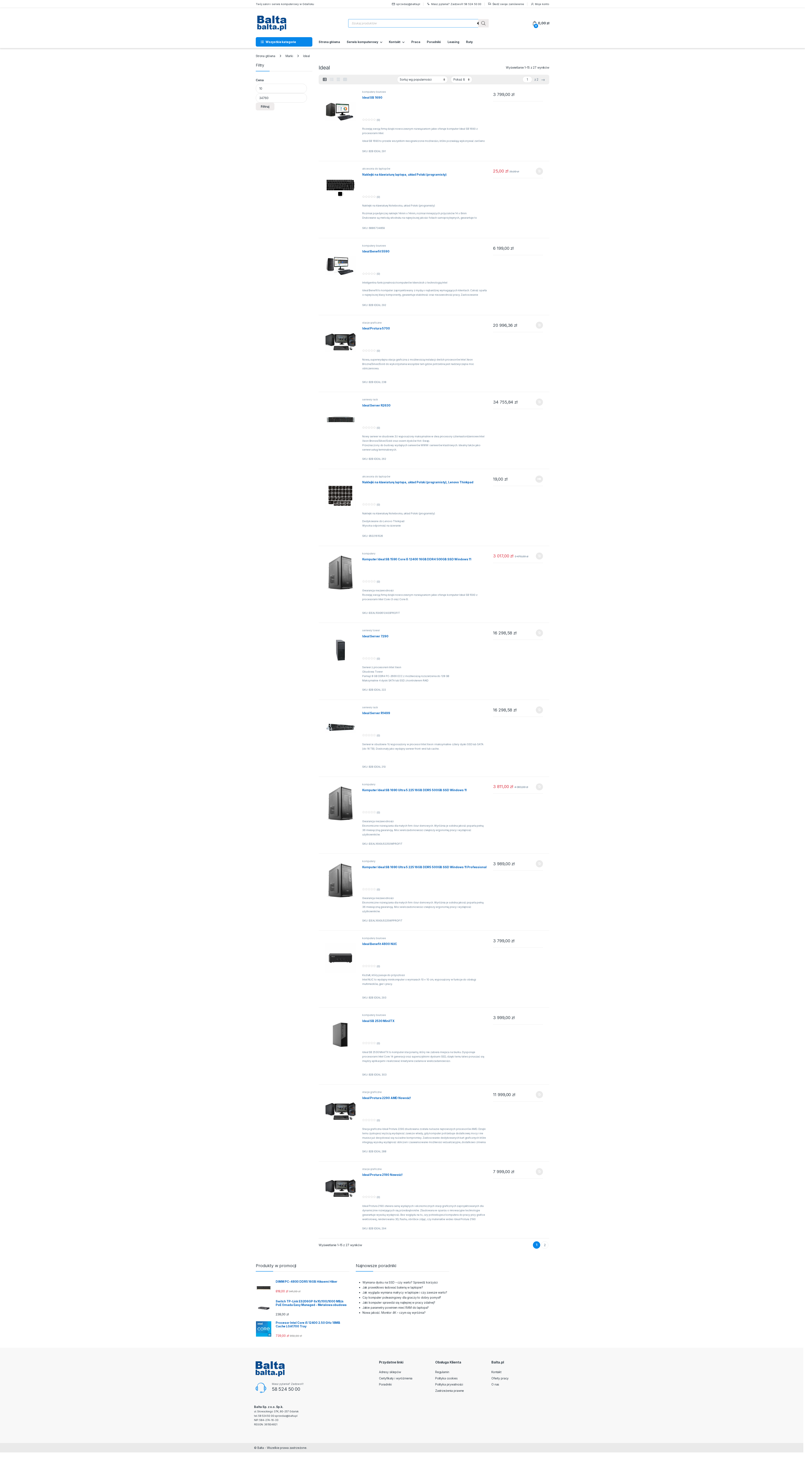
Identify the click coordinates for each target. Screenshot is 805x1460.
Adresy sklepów (390, 1372)
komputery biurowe (374, 91)
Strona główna (329, 42)
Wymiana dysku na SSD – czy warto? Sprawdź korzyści (400, 1282)
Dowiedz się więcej (537, 479)
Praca (415, 42)
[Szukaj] (483, 23)
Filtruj (265, 106)
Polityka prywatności (449, 1384)
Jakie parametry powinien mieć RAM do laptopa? (395, 1307)
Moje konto (542, 4)
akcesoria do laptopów (376, 168)
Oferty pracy (500, 1378)
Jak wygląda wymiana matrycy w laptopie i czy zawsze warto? (404, 1292)
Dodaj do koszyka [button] (537, 171)
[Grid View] (345, 79)
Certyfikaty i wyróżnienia (396, 1378)
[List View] (332, 79)
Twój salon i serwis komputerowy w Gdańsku (285, 4)
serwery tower (371, 630)
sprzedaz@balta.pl (408, 4)
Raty (469, 42)
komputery (368, 553)
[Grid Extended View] (338, 79)
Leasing (453, 42)
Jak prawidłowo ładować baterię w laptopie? (392, 1287)
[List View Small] (325, 79)
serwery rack (370, 399)
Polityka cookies (446, 1378)
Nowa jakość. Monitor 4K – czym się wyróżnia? (394, 1312)
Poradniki (434, 42)
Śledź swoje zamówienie (508, 4)
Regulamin (442, 1372)
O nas (495, 1384)
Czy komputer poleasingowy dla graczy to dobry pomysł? (401, 1297)
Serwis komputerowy (362, 42)
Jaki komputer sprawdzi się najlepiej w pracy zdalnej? (398, 1302)
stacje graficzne (372, 322)
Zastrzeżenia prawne (449, 1390)
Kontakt (394, 42)
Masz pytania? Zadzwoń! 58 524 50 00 (456, 4)
